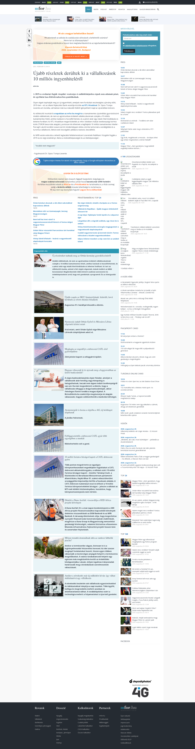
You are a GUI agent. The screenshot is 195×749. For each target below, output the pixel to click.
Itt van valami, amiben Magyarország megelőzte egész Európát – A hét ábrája (145, 502)
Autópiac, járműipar (63, 733)
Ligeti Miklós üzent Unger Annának (145, 627)
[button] (139, 2)
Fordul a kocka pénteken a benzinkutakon (142, 560)
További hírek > (127, 268)
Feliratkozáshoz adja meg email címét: (137, 35)
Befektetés (39, 722)
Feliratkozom (129, 51)
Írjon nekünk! (125, 716)
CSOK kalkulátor (83, 729)
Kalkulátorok (132, 9)
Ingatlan (59, 722)
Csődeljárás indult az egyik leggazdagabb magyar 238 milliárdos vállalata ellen (145, 181)
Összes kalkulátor (84, 733)
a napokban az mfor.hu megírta (67, 113)
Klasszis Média (126, 733)
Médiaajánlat (125, 719)
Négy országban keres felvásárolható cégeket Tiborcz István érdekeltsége (145, 250)
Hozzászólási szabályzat (129, 736)
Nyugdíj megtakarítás (85, 716)
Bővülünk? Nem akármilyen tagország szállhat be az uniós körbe (146, 521)
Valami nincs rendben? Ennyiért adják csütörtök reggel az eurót (145, 551)
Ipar (57, 739)
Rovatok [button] (121, 9)
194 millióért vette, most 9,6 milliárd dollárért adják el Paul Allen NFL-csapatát (143, 199)
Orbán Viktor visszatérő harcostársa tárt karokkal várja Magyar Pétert (145, 492)
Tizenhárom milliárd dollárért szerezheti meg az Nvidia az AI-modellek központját (145, 229)
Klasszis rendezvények (148, 9)
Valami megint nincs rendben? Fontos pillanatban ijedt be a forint (146, 511)
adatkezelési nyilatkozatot (136, 46)
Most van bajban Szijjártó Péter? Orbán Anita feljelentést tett (144, 609)
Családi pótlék (83, 722)
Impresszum (125, 722)
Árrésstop (112, 9)
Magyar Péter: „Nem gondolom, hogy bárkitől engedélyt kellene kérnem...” (146, 482)
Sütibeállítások (126, 743)
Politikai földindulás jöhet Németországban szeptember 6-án (145, 589)
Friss (88, 9)
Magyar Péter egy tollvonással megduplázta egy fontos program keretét (144, 541)
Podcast (104, 9)
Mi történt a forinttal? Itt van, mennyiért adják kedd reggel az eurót (145, 570)
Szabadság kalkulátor (85, 719)
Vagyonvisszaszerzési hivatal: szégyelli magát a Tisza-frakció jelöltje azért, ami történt (146, 600)
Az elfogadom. (140, 45)
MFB (59, 62)
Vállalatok (38, 62)
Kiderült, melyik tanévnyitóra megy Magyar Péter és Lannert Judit (144, 619)
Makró (37, 716)
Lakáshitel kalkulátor (85, 726)
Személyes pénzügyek (43, 726)
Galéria (37, 729)
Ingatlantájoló (104, 726)
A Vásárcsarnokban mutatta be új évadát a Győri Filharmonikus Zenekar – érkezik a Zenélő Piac (138, 291)
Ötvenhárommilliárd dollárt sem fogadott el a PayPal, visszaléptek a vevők (145, 164)
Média (58, 736)
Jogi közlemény (126, 726)
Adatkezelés (125, 729)
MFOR (42, 9)
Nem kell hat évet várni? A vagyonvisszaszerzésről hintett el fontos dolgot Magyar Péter (53, 222)
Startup (59, 743)
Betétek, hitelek (50, 62)
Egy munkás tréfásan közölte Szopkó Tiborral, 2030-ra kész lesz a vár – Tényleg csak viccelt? (140, 316)
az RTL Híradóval (89, 105)
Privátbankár (103, 719)
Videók (96, 9)
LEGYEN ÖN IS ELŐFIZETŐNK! (76, 173)
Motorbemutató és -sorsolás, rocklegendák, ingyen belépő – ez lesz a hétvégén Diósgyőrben (139, 308)
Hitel (58, 726)
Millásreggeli (103, 722)
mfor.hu (102, 716)
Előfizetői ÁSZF (126, 739)
